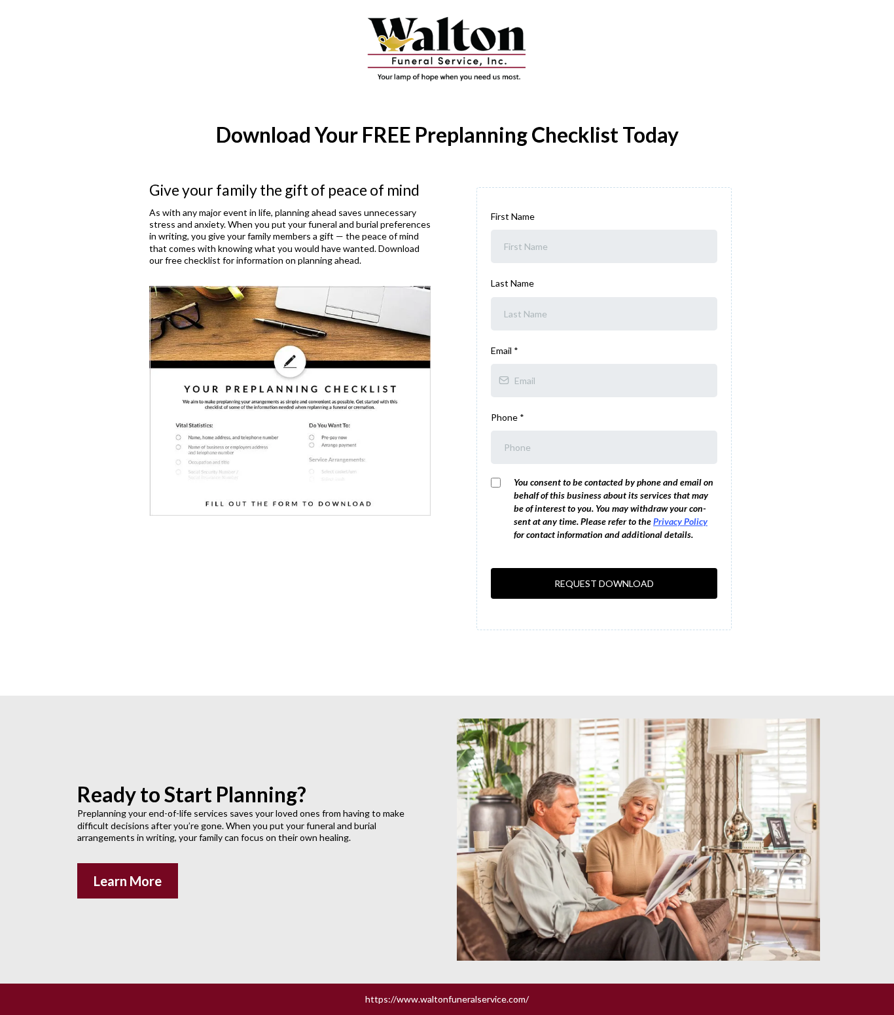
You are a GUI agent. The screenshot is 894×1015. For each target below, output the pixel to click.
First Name (513, 216)
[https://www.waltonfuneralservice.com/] (447, 47)
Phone (507, 417)
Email (504, 350)
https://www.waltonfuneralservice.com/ (447, 999)
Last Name (512, 283)
